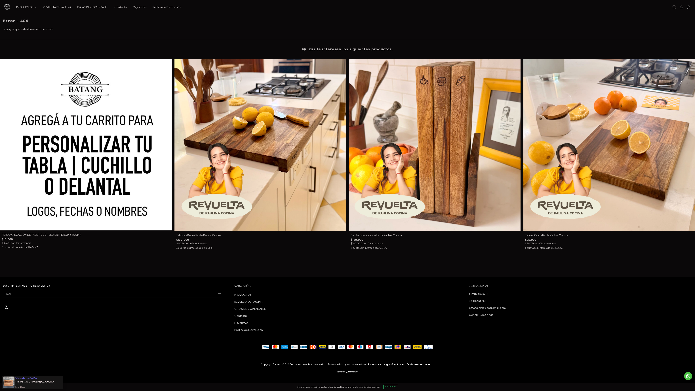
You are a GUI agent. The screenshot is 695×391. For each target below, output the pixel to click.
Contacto (120, 7)
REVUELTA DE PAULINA (57, 7)
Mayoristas (140, 7)
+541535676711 (478, 300)
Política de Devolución (167, 7)
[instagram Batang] (6, 307)
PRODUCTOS (25, 7)
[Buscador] (674, 7)
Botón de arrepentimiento (418, 364)
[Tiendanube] (347, 372)
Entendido (390, 387)
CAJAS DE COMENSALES (92, 7)
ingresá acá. (391, 364)
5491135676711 (478, 293)
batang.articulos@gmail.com (487, 307)
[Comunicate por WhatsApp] (688, 376)
